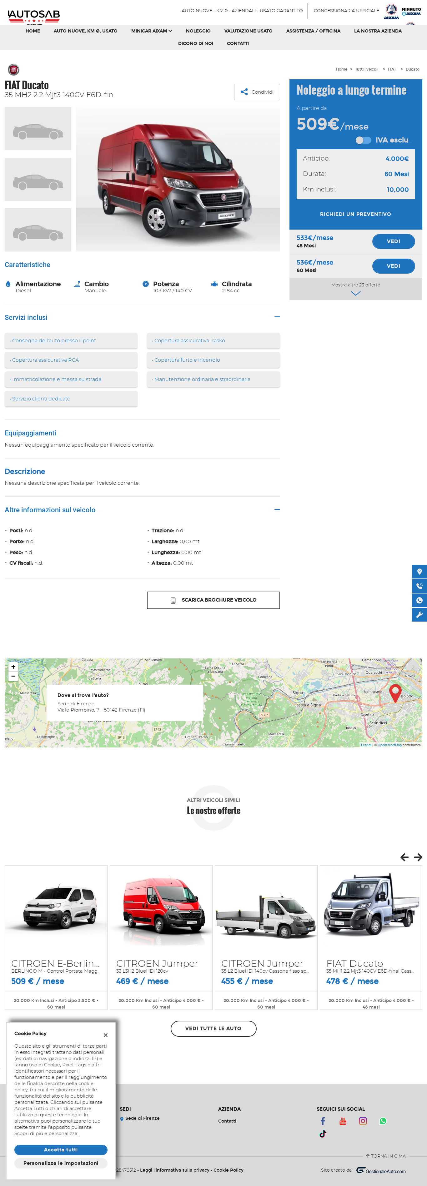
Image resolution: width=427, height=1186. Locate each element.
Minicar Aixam (149, 31)
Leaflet (366, 744)
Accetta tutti (61, 1150)
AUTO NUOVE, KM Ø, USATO (86, 31)
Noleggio (198, 31)
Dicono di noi (195, 43)
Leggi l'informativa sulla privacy (174, 1170)
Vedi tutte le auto (213, 1028)
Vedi (393, 241)
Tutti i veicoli (366, 69)
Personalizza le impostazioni (61, 1163)
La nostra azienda (378, 31)
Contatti (238, 43)
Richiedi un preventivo (355, 214)
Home (33, 31)
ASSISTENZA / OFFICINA (313, 31)
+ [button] (13, 667)
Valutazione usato (248, 31)
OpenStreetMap (390, 744)
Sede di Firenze (142, 1118)
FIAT (392, 69)
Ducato (412, 69)
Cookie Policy (229, 1170)
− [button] (13, 676)
